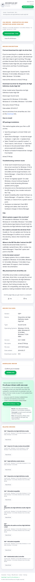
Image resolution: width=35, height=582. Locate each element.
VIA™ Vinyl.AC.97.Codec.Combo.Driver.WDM (16, 446)
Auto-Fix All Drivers (10, 38)
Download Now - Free (11, 33)
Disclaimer (3, 575)
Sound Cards (10, 12)
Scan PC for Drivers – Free (11, 403)
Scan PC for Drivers (28, 6)
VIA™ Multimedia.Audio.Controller (14, 556)
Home (4, 12)
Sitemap (25, 575)
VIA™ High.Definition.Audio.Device (14, 461)
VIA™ (19, 314)
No (26, 298)
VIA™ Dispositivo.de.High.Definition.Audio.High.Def (17, 507)
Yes (11, 298)
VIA (16, 12)
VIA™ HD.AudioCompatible (12, 491)
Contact (32, 4)
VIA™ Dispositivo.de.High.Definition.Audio (16, 431)
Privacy (9, 575)
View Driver (8, 439)
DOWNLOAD (10, 372)
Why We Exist (30, 1)
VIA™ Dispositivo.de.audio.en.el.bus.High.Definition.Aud (17, 525)
